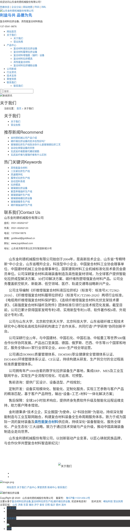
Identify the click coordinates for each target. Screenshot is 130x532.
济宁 (36, 504)
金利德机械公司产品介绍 (24, 137)
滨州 (63, 504)
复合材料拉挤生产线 (42, 501)
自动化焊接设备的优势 (23, 147)
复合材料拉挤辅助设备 (25, 65)
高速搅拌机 (17, 174)
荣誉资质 (11, 78)
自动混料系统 (18, 181)
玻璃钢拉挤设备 (19, 188)
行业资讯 (11, 72)
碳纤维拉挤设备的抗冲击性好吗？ (28, 141)
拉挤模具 (15, 184)
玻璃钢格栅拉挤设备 (21, 198)
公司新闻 (11, 68)
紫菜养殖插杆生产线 (21, 191)
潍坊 (31, 504)
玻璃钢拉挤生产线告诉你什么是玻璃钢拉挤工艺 (36, 144)
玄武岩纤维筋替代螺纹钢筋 (25, 151)
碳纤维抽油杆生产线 (21, 205)
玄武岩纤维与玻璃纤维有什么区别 (28, 154)
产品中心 (11, 45)
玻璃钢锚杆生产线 (20, 194)
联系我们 (11, 82)
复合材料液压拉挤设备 (25, 48)
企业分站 (16, 6)
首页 (19, 108)
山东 (15, 504)
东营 (25, 504)
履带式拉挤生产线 (20, 177)
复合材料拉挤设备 (21, 501)
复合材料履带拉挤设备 (25, 51)
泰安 (42, 504)
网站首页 (11, 31)
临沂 (52, 504)
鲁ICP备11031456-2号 (78, 497)
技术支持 (11, 75)
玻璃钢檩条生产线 (20, 201)
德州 (58, 504)
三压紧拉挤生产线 (20, 171)
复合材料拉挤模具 (23, 58)
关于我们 (11, 34)
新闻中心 (52, 487)
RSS (37, 6)
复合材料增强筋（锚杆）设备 (29, 55)
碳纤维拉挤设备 (61, 501)
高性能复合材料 (22, 62)
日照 (47, 504)
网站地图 (27, 6)
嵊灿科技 (108, 501)
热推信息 (4, 6)
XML (43, 6)
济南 (20, 504)
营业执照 (18, 41)
